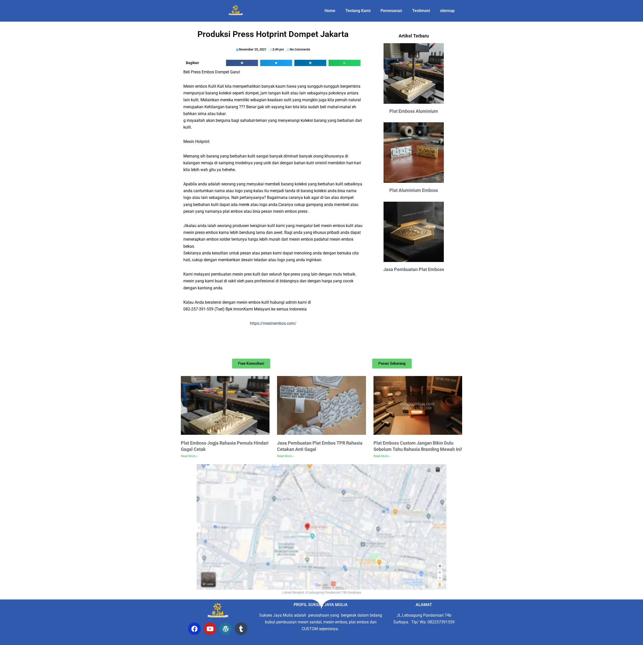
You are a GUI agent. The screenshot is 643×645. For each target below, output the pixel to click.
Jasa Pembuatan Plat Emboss (413, 269)
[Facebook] (194, 628)
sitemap (447, 10)
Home (330, 10)
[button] (242, 63)
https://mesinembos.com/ (273, 323)
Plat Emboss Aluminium (413, 111)
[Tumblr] (241, 628)
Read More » (189, 456)
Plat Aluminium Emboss (413, 190)
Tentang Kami (357, 10)
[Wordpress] (225, 628)
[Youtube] (210, 628)
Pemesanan (391, 10)
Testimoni (421, 10)
